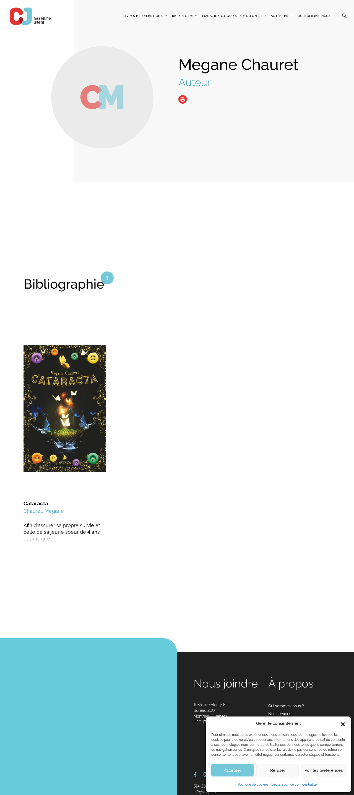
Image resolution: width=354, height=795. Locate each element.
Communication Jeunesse (30, 16)
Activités (279, 16)
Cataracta (36, 503)
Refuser (277, 770)
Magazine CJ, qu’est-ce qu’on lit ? (234, 16)
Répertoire (182, 16)
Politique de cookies (253, 784)
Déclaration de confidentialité (294, 784)
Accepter (232, 770)
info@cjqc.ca (205, 792)
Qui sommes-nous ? (316, 16)
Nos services (279, 714)
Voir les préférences (323, 770)
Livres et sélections (143, 16)
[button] (343, 723)
